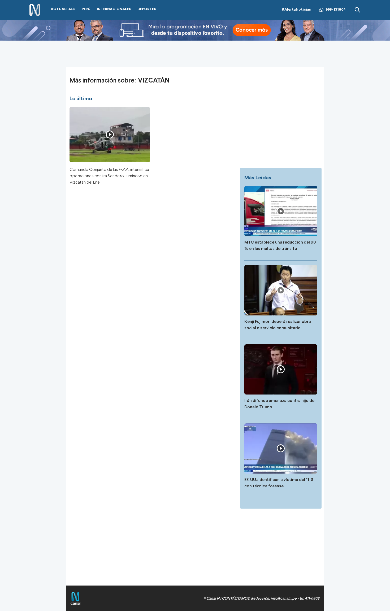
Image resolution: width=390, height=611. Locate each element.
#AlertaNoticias (296, 9)
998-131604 (336, 9)
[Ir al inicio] (34, 10)
